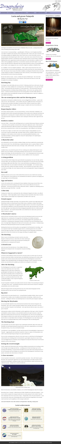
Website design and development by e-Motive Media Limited (40, 442)
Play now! (48, 42)
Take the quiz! (49, 79)
